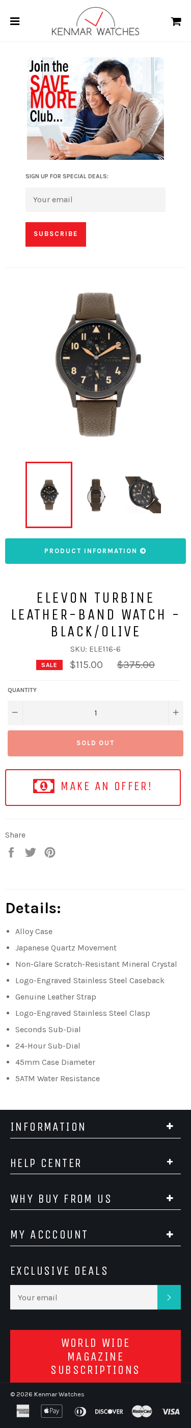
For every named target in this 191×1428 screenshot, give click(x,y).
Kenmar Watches (59, 1394)
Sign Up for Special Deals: (66, 176)
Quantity (22, 690)
